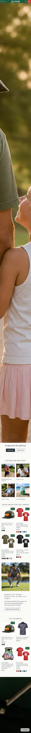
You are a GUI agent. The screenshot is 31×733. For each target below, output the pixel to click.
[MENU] (1, 1)
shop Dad (10, 450)
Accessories (22, 492)
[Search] (25, 1)
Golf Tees (8, 492)
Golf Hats (22, 472)
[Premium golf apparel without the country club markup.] (16, 576)
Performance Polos (8, 472)
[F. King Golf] (15, 1)
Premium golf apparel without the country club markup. (15, 596)
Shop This (21, 450)
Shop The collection (12, 609)
